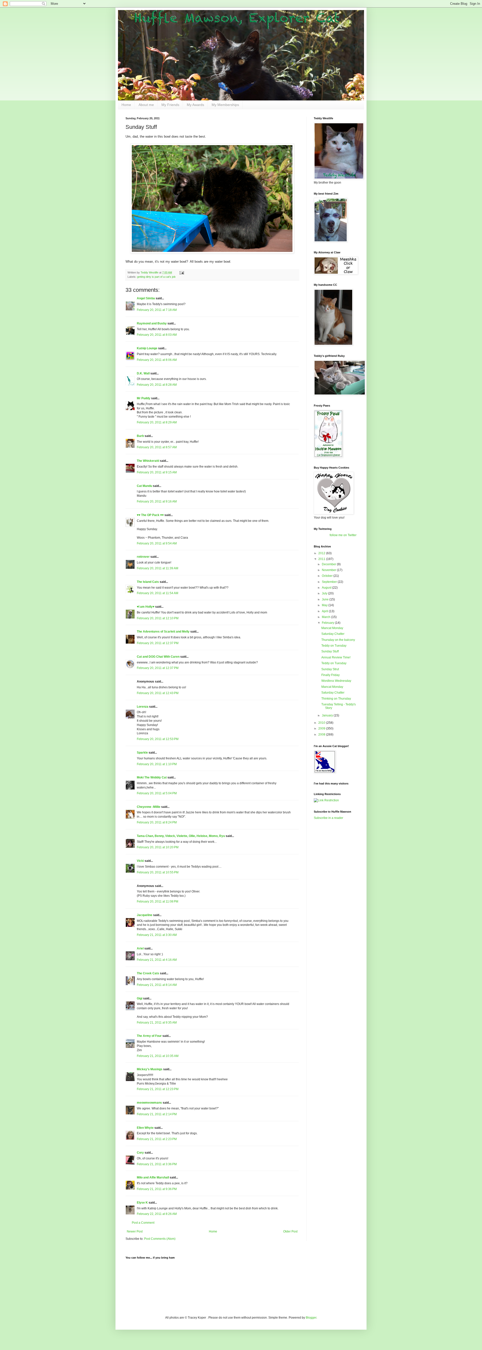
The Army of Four (149, 1036)
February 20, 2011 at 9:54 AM (157, 543)
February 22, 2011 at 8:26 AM (157, 1214)
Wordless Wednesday (336, 681)
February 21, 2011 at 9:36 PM (157, 1189)
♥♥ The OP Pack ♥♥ (150, 515)
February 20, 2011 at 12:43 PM (157, 693)
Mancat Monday (332, 628)
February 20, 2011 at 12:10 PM (157, 618)
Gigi (139, 998)
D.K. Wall (143, 373)
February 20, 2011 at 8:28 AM (157, 384)
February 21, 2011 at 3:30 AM (157, 935)
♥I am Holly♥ (145, 606)
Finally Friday (330, 675)
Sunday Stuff (330, 651)
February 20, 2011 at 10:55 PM (157, 872)
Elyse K (142, 1202)
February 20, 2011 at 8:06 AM (157, 360)
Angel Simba (146, 298)
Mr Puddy (143, 398)
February (328, 623)
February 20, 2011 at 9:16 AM (157, 501)
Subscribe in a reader (328, 818)
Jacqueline (144, 915)
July (325, 593)
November (329, 570)
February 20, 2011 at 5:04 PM (157, 793)
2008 (322, 734)
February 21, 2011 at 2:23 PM (157, 1139)
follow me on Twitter (343, 535)
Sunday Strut (330, 669)
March (326, 617)
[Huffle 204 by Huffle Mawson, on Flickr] (212, 252)
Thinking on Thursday (336, 698)
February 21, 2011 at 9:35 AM (157, 1022)
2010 (322, 722)
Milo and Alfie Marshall (153, 1177)
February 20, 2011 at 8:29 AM (157, 422)
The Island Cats (148, 582)
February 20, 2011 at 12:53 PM (157, 739)
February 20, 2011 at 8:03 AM (157, 334)
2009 (322, 728)
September (330, 582)
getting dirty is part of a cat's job (156, 276)
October (327, 576)
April (325, 611)
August (327, 587)
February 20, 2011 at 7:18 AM (157, 310)
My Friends (170, 105)
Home (126, 105)
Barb (141, 436)
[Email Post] (181, 272)
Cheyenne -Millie (148, 807)
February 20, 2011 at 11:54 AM (157, 593)
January (328, 715)
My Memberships (225, 105)
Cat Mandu (144, 486)
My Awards (195, 105)
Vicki (140, 861)
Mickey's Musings (149, 1069)
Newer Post (135, 1231)
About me (146, 105)
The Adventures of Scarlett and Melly (163, 631)
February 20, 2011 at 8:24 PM (157, 822)
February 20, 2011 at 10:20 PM (157, 847)
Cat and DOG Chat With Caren (158, 656)
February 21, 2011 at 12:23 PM (157, 1089)
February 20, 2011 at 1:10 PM (157, 764)
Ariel (140, 948)
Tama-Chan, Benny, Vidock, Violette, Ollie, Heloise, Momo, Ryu (181, 836)
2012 (322, 553)
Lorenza (142, 706)
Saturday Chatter (332, 634)
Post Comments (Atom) (159, 1239)
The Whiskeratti (148, 461)
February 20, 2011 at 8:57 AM (157, 447)
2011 (322, 559)
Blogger (311, 1317)
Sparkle (142, 752)
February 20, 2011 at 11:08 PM (157, 901)
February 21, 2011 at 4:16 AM (157, 960)
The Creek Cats (148, 973)
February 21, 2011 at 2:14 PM (157, 1114)
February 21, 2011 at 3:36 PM (157, 1164)
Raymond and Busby (152, 323)
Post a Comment (143, 1222)
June (325, 599)
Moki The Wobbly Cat (152, 777)
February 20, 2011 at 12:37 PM (157, 643)
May (325, 605)
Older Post (290, 1231)
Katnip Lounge (147, 348)
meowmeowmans (149, 1102)
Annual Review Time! (335, 657)
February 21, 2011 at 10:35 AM (157, 1056)
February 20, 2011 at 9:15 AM (157, 472)
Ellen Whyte (145, 1128)
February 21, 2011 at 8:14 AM (157, 985)
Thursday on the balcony (338, 640)
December (329, 564)
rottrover (143, 556)
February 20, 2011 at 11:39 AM (157, 568)
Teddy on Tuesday (333, 645)
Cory (140, 1152)
